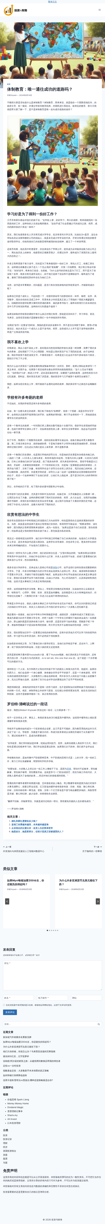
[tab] (47, 930)
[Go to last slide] (7, 901)
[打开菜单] (99, 10)
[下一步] (98, 901)
